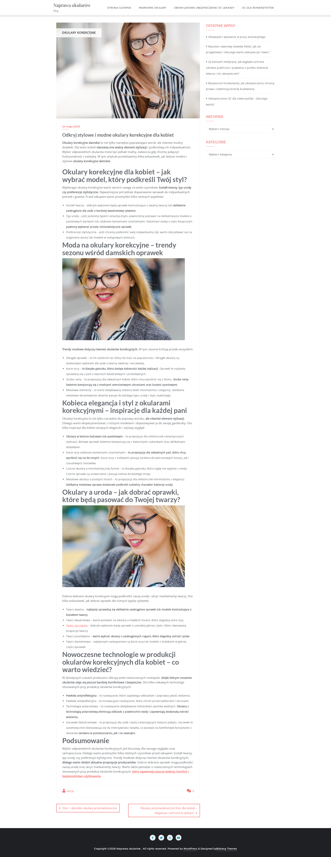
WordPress (190, 848)
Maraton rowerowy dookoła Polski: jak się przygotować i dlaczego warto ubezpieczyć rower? (238, 49)
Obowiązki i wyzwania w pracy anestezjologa (236, 37)
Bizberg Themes (226, 848)
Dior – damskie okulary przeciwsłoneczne (89, 808)
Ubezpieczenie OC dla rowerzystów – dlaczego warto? (236, 101)
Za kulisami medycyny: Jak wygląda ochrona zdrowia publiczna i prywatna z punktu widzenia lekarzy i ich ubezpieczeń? (237, 67)
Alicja (70, 791)
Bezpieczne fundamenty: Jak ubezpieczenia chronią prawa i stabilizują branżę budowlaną (240, 86)
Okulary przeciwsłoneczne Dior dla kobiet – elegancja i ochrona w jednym (168, 810)
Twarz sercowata (77, 625)
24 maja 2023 (71, 126)
